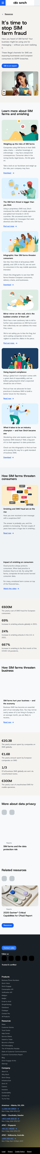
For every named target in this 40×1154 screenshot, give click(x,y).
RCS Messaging (7, 1045)
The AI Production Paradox (11, 1049)
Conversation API (7, 989)
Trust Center (6, 1030)
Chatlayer (5, 1010)
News (3, 1024)
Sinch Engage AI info (9, 1061)
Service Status (7, 1036)
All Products (6, 1017)
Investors (5, 1090)
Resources (9, 14)
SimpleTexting (6, 1004)
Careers (4, 1087)
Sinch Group (6, 1077)
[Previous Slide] (4, 812)
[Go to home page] (20, 3)
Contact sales (9, 948)
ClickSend (5, 1007)
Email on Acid (6, 1001)
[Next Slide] (12, 812)
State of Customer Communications (14, 1052)
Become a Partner (8, 1042)
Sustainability (6, 1093)
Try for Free (5, 1099)
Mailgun (4, 995)
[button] (37, 3)
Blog (3, 1058)
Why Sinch (5, 1074)
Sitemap (4, 1064)
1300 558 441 (7, 1138)
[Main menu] (3, 3)
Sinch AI (4, 1084)
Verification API (7, 992)
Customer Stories (8, 1027)
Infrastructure (6, 1080)
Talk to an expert (10, 66)
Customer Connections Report (12, 1055)
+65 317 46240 (8, 1128)
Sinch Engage (6, 986)
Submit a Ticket (7, 1039)
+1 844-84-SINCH (9, 1109)
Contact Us (5, 1096)
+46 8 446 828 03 (9, 1118)
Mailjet (4, 998)
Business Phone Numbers (10, 980)
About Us (5, 1071)
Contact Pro (6, 1013)
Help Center (6, 1033)
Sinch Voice (6, 983)
